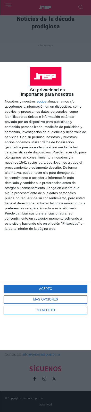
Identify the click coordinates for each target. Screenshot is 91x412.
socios (41, 101)
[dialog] (45, 206)
